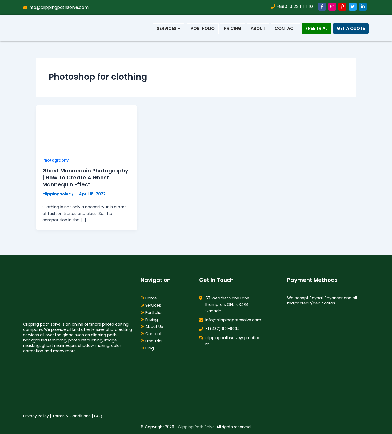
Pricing (232, 28)
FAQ (98, 416)
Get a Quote (351, 28)
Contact (285, 28)
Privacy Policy (36, 416)
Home (150, 298)
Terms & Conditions (71, 416)
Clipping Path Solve (196, 426)
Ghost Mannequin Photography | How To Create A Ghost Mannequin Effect (85, 177)
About (258, 28)
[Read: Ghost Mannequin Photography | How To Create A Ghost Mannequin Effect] (76, 127)
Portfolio (203, 28)
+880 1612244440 (294, 6)
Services (167, 28)
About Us (153, 326)
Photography (55, 160)
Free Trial (316, 28)
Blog (149, 348)
